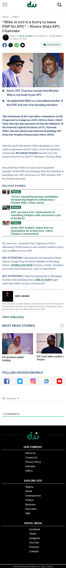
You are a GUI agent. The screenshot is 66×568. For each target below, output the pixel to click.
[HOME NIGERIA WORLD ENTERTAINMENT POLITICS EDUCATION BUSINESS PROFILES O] (33, 4)
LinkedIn (34, 551)
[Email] (22, 45)
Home (5, 17)
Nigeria (29, 487)
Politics (15, 17)
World (28, 491)
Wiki (27, 513)
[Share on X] (10, 45)
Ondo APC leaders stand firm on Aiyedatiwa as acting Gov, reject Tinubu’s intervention (32, 230)
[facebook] (6, 381)
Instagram (34, 538)
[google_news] (46, 381)
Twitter (32, 533)
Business (30, 504)
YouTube (34, 542)
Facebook (34, 529)
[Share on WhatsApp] (16, 45)
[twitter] (20, 381)
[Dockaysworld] (33, 4)
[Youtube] (59, 381)
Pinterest (34, 547)
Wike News (17, 316)
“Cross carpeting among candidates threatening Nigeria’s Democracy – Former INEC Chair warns (34, 199)
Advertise (30, 466)
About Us (30, 453)
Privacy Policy (33, 462)
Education (31, 509)
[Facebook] (4, 45)
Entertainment (33, 495)
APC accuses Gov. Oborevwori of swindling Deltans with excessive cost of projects (36, 215)
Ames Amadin (26, 36)
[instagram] (33, 381)
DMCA (29, 471)
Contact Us (31, 457)
